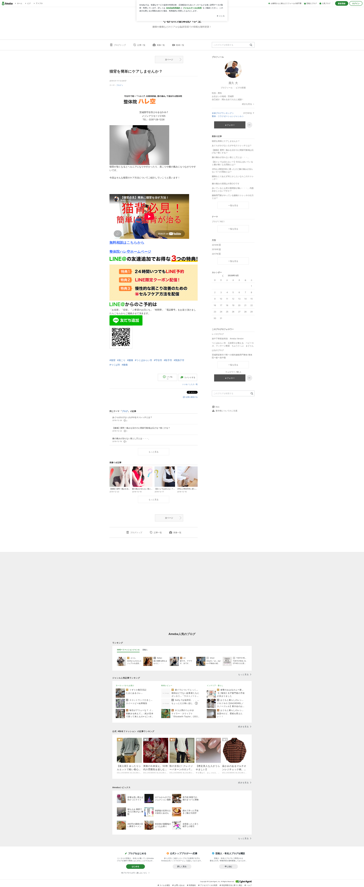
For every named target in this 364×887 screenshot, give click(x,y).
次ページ (169, 59)
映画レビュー (166, 685)
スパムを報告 (165, 885)
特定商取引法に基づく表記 (232, 885)
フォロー (231, 125)
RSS (217, 407)
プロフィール (227, 87)
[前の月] (222, 275)
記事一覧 (141, 45)
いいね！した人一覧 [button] (190, 384)
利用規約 (192, 885)
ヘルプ (249, 885)
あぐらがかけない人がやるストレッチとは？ (232, 145)
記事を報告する (192, 397)
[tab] (128, 650)
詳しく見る (182, 866)
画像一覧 (161, 45)
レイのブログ (218, 334)
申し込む (228, 866)
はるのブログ (218, 350)
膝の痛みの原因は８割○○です (225, 183)
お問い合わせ (179, 885)
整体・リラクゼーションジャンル (227, 116)
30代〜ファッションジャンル (128, 650)
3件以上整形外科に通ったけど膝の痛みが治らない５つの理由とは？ (232, 170)
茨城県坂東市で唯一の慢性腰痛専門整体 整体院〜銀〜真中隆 (232, 356)
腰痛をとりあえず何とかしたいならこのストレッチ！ (233, 177)
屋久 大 (233, 83)
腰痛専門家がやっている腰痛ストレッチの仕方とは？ (233, 196)
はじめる (135, 866)
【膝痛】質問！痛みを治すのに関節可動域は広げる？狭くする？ (233, 151)
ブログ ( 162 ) (218, 221)
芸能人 (145, 650)
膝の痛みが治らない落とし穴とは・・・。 (231, 157)
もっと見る (154, 452)
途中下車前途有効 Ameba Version (228, 338)
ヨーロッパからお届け (125, 685)
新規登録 (341, 3)
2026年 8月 (233, 275)
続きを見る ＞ (248, 104)
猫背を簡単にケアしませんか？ (136, 71)
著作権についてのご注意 (226, 410)
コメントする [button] (189, 377)
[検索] (251, 45)
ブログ (118, 85)
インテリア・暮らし (215, 685)
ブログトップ (120, 45)
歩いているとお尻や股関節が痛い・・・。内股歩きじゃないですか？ (233, 189)
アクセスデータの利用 (208, 885)
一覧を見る (233, 205)
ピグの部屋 (241, 87)
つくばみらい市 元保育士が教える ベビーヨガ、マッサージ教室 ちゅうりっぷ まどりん (233, 344)
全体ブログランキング (222, 113)
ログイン (356, 3)
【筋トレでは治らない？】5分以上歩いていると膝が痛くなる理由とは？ (232, 163)
